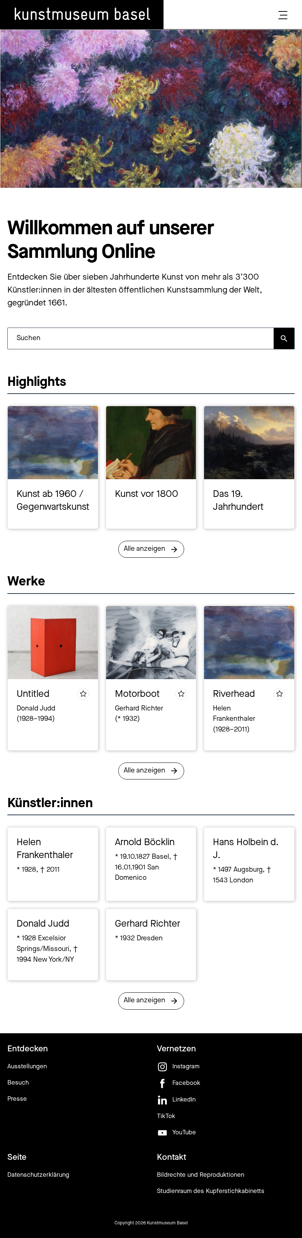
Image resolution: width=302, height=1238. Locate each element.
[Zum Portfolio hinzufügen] (83, 694)
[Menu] (282, 14)
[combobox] (141, 338)
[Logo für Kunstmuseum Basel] (82, 15)
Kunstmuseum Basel (167, 1223)
